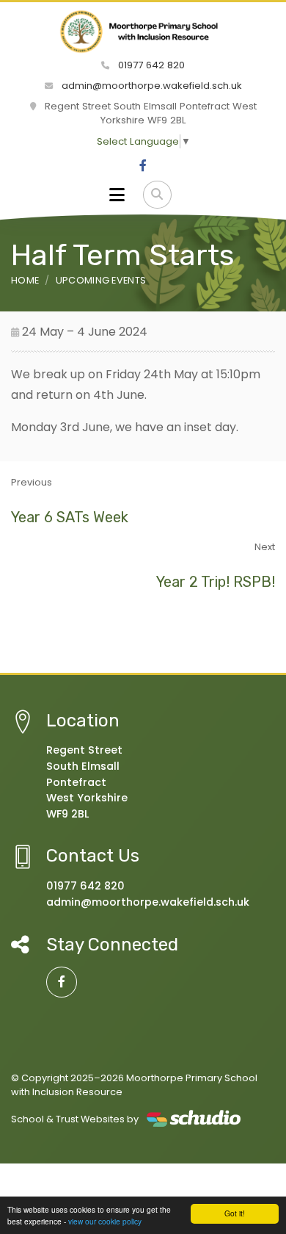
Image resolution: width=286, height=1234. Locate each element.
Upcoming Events (101, 280)
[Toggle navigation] (117, 195)
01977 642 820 (150, 65)
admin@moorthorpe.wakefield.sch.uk (150, 86)
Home (25, 280)
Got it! (234, 1213)
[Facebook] (143, 166)
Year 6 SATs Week (69, 517)
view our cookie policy (105, 1221)
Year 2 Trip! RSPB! (215, 582)
